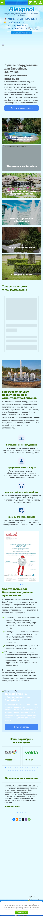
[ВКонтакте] (13, 819)
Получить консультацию (21, 108)
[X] (23, 819)
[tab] (20, 584)
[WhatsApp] (29, 819)
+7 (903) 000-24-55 (17, 28)
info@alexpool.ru (16, 22)
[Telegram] (20, 819)
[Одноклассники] (17, 819)
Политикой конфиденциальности (27, 909)
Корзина (30, 2)
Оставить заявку (21, 727)
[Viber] (26, 819)
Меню (2, 2)
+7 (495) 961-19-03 (17, 25)
